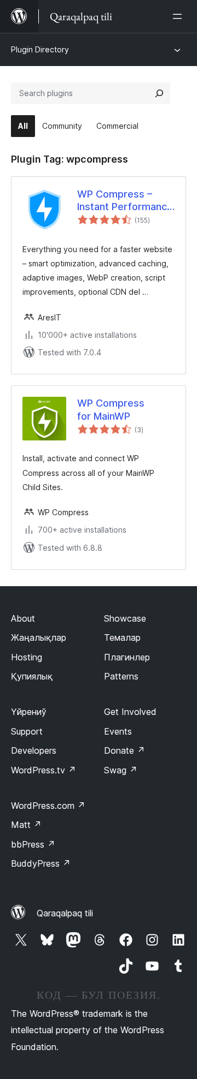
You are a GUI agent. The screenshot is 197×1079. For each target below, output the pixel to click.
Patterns (121, 676)
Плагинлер (127, 657)
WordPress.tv (43, 770)
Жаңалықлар (38, 637)
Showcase (125, 618)
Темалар (122, 637)
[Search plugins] (159, 93)
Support (27, 731)
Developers (33, 750)
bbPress (33, 844)
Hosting (26, 657)
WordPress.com (48, 805)
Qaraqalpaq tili (65, 913)
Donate (124, 750)
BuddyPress (41, 863)
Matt (26, 824)
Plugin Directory (40, 49)
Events (118, 731)
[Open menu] (179, 16)
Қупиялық (32, 676)
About (23, 618)
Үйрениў (29, 711)
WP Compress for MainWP (110, 409)
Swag (120, 770)
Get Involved (130, 711)
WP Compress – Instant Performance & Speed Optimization (125, 200)
